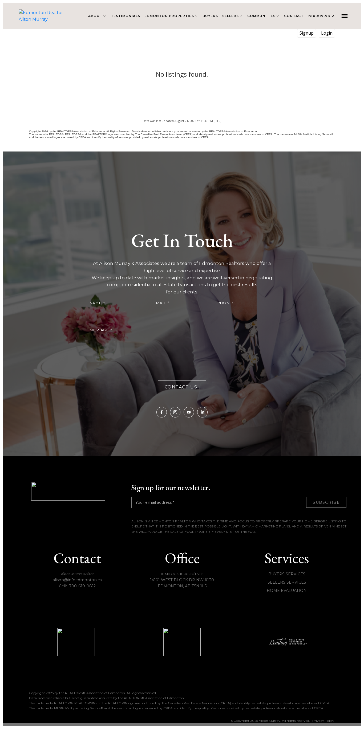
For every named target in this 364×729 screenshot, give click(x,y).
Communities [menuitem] (261, 16)
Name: (96, 303)
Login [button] (327, 33)
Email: (160, 303)
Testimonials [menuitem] (125, 16)
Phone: (225, 303)
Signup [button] (307, 33)
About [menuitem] (95, 16)
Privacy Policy (323, 721)
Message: (100, 330)
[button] (161, 412)
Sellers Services (287, 582)
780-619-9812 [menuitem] (321, 16)
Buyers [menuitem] (210, 16)
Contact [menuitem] (294, 16)
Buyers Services (286, 574)
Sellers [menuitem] (230, 16)
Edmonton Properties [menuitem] (169, 16)
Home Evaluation (287, 590)
